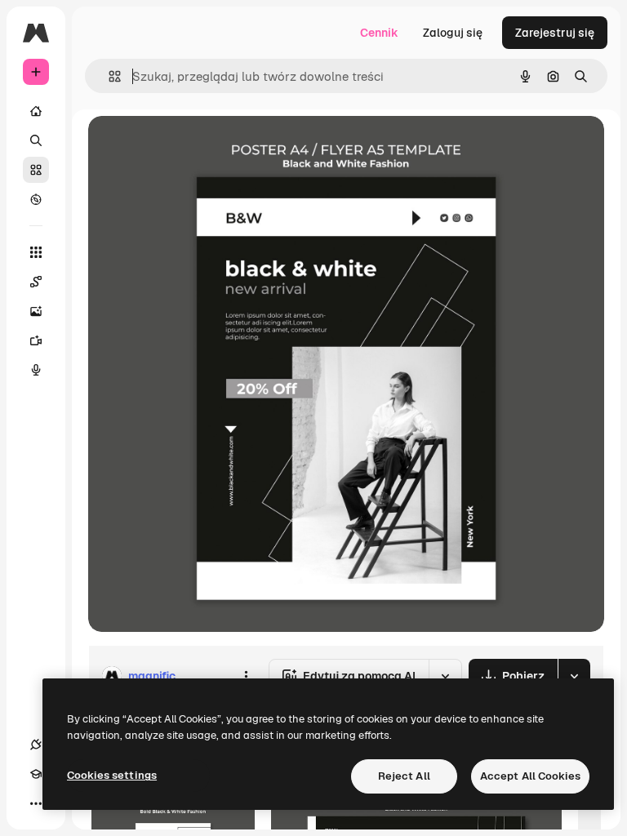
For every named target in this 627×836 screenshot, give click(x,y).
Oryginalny (201, 146)
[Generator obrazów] (36, 311)
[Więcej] (36, 803)
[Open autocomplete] (108, 76)
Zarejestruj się (554, 32)
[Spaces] (36, 282)
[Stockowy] (36, 170)
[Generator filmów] (36, 340)
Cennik (379, 32)
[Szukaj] (36, 140)
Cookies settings (112, 775)
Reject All (404, 776)
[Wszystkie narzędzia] (36, 252)
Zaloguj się (452, 32)
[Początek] (36, 111)
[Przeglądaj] (36, 199)
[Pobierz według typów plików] (574, 676)
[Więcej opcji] (245, 676)
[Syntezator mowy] (36, 370)
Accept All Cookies (530, 776)
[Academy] (36, 774)
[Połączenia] (36, 745)
